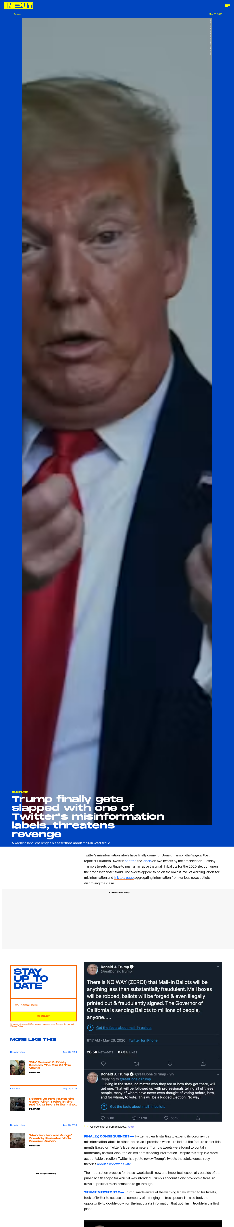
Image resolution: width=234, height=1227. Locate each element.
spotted (131, 861)
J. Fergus (16, 14)
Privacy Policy (16, 1026)
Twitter (130, 1126)
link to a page (124, 877)
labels (147, 861)
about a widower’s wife (114, 1164)
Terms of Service (63, 1024)
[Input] (18, 5)
